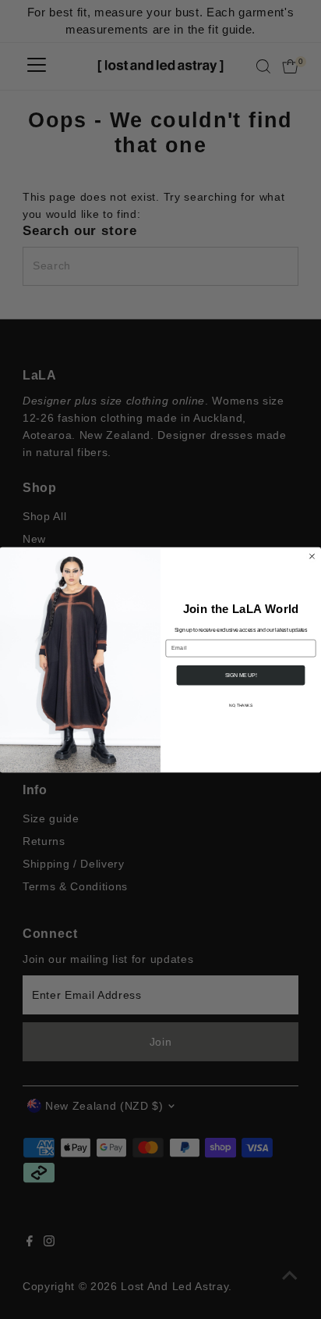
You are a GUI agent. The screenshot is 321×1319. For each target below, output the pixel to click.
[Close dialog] (312, 555)
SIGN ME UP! (240, 675)
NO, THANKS (240, 705)
